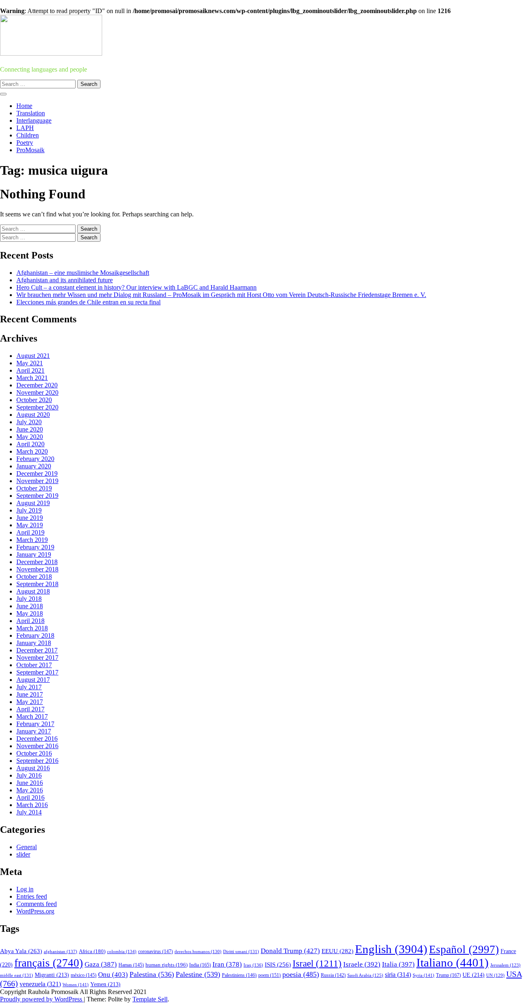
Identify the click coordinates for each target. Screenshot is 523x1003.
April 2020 (30, 444)
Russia (333, 975)
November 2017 (37, 657)
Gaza (101, 964)
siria (398, 974)
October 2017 (34, 664)
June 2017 (29, 694)
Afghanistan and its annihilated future (64, 280)
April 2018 (30, 620)
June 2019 (29, 517)
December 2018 (37, 561)
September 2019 (37, 495)
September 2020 (37, 407)
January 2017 (33, 731)
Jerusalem (505, 965)
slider (23, 854)
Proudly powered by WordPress (42, 999)
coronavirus (155, 951)
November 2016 (37, 745)
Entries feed (31, 896)
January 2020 (33, 466)
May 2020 (29, 436)
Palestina (152, 974)
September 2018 (37, 583)
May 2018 (29, 613)
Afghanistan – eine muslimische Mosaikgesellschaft (82, 272)
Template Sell (150, 999)
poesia (300, 974)
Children (27, 135)
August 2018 (33, 591)
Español (464, 949)
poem (269, 975)
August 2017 (33, 679)
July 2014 (29, 812)
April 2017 (30, 709)
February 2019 (35, 547)
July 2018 (29, 598)
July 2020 (29, 421)
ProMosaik (30, 149)
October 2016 (34, 753)
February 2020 (35, 458)
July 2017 (29, 687)
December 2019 (37, 473)
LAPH (25, 127)
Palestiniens (239, 975)
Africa (92, 951)
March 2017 (32, 716)
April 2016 (30, 797)
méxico (83, 975)
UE (474, 975)
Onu (113, 974)
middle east (16, 975)
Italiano (452, 962)
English (391, 949)
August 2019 (33, 502)
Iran (227, 964)
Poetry (24, 142)
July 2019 (29, 510)
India (200, 965)
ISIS (278, 964)
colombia (121, 951)
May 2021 (29, 363)
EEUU (337, 951)
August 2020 (33, 414)
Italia (398, 964)
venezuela (40, 984)
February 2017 (35, 723)
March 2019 (32, 539)
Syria (423, 975)
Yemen (105, 984)
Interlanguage (33, 120)
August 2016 (33, 768)
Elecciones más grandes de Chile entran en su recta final (88, 302)
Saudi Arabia (365, 975)
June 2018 (29, 606)
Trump (448, 975)
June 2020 (29, 429)
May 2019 (29, 525)
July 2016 (29, 775)
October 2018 (34, 576)
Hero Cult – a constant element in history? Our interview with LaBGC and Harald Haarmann (136, 287)
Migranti (52, 975)
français (48, 963)
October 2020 (34, 399)
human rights (166, 965)
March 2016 (32, 804)
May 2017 (29, 701)
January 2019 (33, 554)
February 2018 (35, 635)
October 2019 (34, 488)
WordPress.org (35, 911)
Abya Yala (21, 951)
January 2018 (33, 642)
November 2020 (37, 392)
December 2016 (37, 738)
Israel (317, 963)
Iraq (253, 965)
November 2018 (37, 569)
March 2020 (32, 451)
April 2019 (30, 532)
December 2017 (37, 650)
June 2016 (29, 782)
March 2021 (32, 377)
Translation (30, 113)
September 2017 (37, 672)
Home (24, 105)
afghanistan (60, 951)
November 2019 (37, 480)
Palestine (198, 974)
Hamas (131, 965)
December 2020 (37, 385)
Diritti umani (241, 951)
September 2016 (37, 760)
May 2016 (29, 790)
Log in (25, 889)
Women (76, 984)
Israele (361, 964)
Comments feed (36, 903)
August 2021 (33, 355)
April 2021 (30, 370)
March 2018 (32, 628)
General (26, 846)
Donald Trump (290, 951)
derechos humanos (197, 951)
